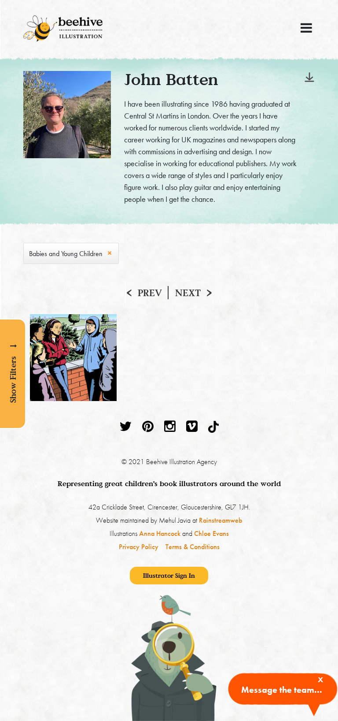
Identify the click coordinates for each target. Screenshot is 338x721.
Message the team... (281, 690)
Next (188, 292)
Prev (150, 292)
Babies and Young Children (66, 253)
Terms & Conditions (192, 546)
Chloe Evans (211, 533)
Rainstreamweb (220, 520)
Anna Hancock (159, 533)
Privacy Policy (138, 546)
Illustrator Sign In (169, 575)
